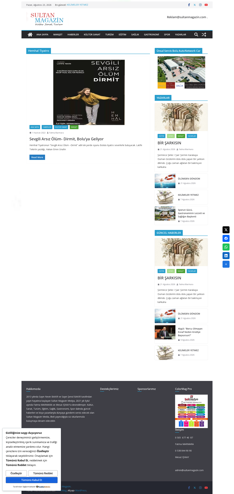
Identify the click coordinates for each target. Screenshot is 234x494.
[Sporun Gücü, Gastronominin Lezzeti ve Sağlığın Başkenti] (165, 215)
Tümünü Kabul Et (31, 480)
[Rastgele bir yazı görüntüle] (204, 34)
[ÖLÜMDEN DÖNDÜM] (165, 181)
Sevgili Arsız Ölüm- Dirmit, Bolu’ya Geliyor (66, 138)
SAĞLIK (135, 34)
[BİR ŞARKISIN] (181, 117)
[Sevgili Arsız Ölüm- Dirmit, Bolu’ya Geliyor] (88, 92)
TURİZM (109, 34)
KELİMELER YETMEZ (77, 4)
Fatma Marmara (56, 132)
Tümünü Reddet (43, 473)
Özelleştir (16, 473)
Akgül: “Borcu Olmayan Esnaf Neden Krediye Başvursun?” (190, 332)
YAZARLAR (180, 34)
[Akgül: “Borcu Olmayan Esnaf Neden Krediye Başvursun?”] (165, 334)
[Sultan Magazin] (30, 34)
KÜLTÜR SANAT (92, 34)
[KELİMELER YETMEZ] (165, 197)
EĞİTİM (122, 34)
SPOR (167, 34)
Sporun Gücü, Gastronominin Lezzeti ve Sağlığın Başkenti (191, 213)
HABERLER (73, 34)
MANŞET (57, 34)
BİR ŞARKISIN (169, 142)
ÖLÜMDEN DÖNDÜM (189, 178)
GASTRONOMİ (151, 34)
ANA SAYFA (42, 34)
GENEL (171, 136)
